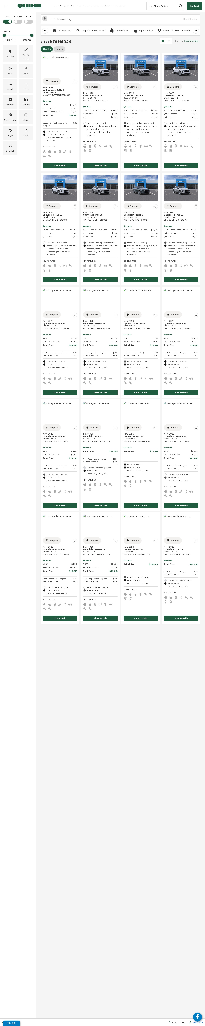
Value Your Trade (119, 6)
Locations (71, 6)
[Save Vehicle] (75, 81)
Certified (18, 17)
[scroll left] (45, 31)
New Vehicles (57, 6)
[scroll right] (196, 31)
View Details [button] (60, 165)
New (7, 17)
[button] (6, 6)
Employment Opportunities (101, 6)
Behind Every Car (83, 6)
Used (28, 17)
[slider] (4, 35)
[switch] (7, 19)
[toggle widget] (197, 1017)
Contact (194, 5)
